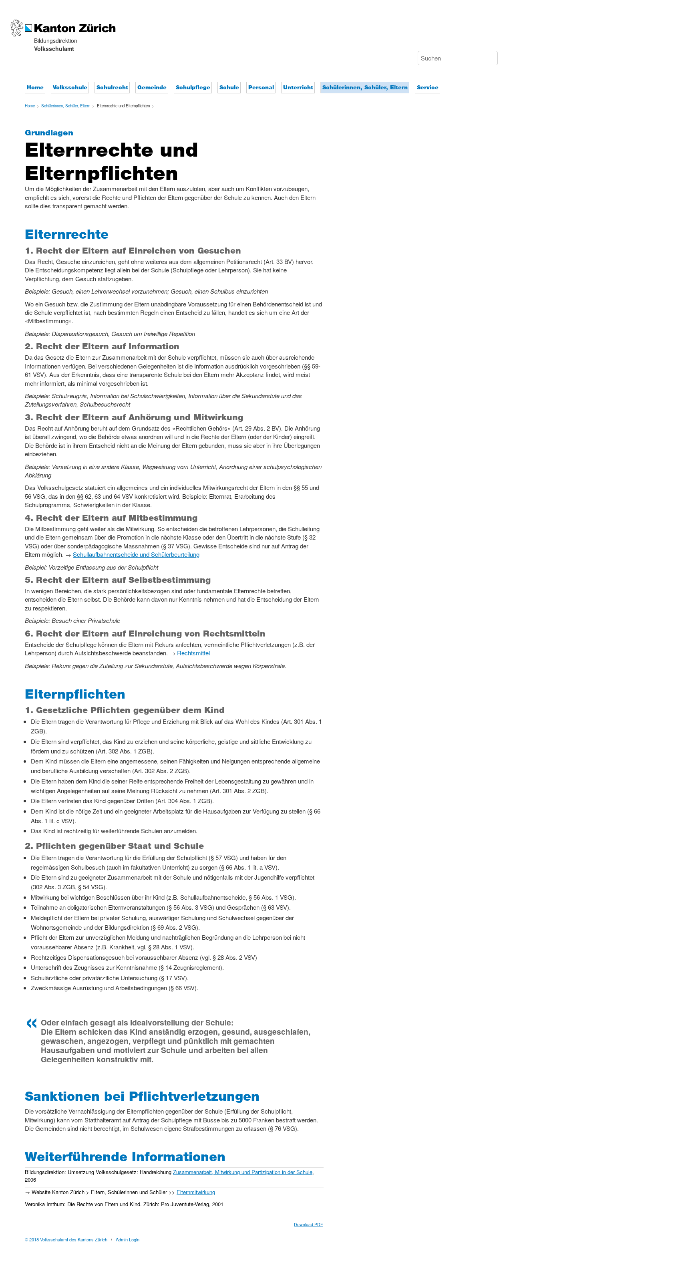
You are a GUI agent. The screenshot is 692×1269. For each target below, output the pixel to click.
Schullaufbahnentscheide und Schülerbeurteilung (136, 554)
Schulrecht (112, 87)
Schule (229, 87)
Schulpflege (193, 87)
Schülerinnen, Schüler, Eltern (365, 87)
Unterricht (298, 87)
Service (428, 87)
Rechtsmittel (193, 653)
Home (35, 87)
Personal (261, 87)
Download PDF (308, 1224)
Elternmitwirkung (196, 1192)
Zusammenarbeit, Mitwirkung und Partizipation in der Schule (242, 1172)
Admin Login (127, 1239)
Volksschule (70, 87)
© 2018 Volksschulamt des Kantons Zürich (66, 1239)
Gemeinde (152, 87)
